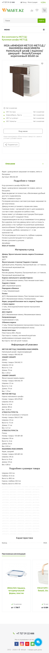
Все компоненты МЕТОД (14, 37)
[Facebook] (17, 644)
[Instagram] (22, 644)
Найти (41, 20)
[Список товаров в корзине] (45, 12)
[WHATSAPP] (33, 644)
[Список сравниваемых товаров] (32, 11)
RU (45, 2)
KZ (42, 2)
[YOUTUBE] (27, 644)
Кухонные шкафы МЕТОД (14, 39)
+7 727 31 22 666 (8, 2)
